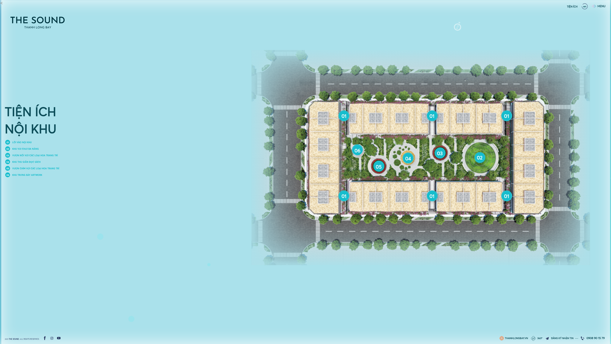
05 (379, 167)
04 (408, 158)
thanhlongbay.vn (516, 338)
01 (344, 196)
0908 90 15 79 (595, 338)
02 (479, 158)
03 (440, 153)
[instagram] (51, 338)
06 (357, 150)
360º (539, 338)
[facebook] (44, 338)
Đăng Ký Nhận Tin (562, 338)
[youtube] (58, 338)
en (584, 6)
